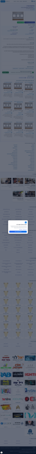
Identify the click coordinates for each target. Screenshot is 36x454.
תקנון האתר (20, 229)
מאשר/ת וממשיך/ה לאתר (18, 231)
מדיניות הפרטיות (25, 229)
